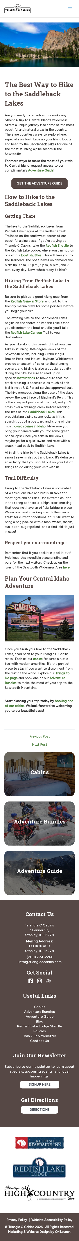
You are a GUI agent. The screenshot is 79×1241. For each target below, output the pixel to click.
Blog (39, 1021)
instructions (26, 378)
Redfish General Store (27, 301)
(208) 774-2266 (40, 957)
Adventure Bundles (39, 821)
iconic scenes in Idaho (30, 426)
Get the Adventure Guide (39, 183)
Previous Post (39, 736)
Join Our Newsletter (39, 1036)
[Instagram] (39, 981)
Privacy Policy (17, 1220)
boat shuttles (31, 255)
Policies (39, 1031)
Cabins (40, 772)
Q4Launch (62, 1232)
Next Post (39, 744)
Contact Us (39, 1041)
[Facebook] (30, 981)
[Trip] (48, 981)
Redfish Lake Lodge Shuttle (39, 1026)
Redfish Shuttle (57, 246)
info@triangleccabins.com (39, 962)
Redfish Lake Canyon (26, 333)
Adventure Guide (40, 170)
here (66, 567)
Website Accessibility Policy (51, 1220)
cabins (38, 659)
